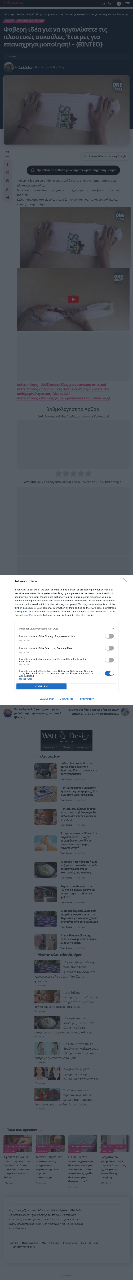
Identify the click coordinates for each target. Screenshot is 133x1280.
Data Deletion (46, 698)
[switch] (109, 636)
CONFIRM (41, 686)
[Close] (126, 581)
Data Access (66, 698)
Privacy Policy (86, 698)
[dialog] (66, 640)
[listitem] (66, 628)
